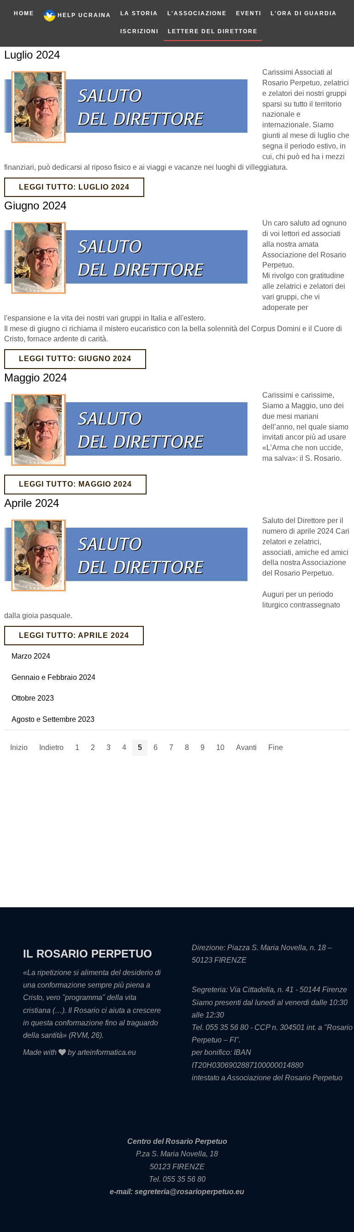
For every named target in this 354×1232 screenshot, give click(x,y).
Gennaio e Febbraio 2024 (53, 677)
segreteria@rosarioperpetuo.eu (189, 1192)
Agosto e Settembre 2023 (53, 719)
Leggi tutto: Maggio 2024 (75, 484)
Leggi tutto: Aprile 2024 (74, 635)
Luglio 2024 (32, 54)
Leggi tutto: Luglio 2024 (74, 187)
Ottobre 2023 (33, 698)
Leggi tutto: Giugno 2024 (75, 359)
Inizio (19, 747)
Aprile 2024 (31, 503)
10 (220, 747)
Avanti (246, 747)
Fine (275, 747)
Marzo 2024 (31, 656)
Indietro (51, 747)
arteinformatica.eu (106, 1052)
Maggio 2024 (35, 377)
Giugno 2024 (35, 205)
